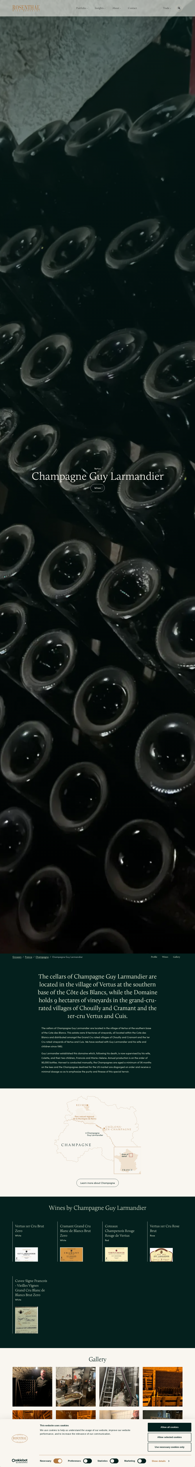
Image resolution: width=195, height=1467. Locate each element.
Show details (159, 1461)
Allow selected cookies (169, 1437)
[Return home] (26, 8)
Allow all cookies (170, 1427)
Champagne (42, 956)
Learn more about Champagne (97, 1182)
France (28, 956)
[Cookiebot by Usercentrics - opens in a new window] (19, 1461)
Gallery (176, 957)
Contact (132, 8)
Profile (154, 957)
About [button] (116, 8)
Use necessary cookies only (169, 1447)
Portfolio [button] (81, 8)
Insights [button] (99, 8)
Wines (97, 488)
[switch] (87, 1460)
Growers (16, 956)
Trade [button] (166, 8)
